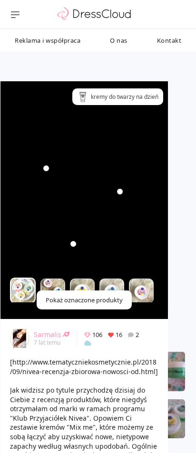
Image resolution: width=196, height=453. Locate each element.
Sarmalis (47, 334)
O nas (118, 40)
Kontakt (169, 40)
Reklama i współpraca (47, 40)
